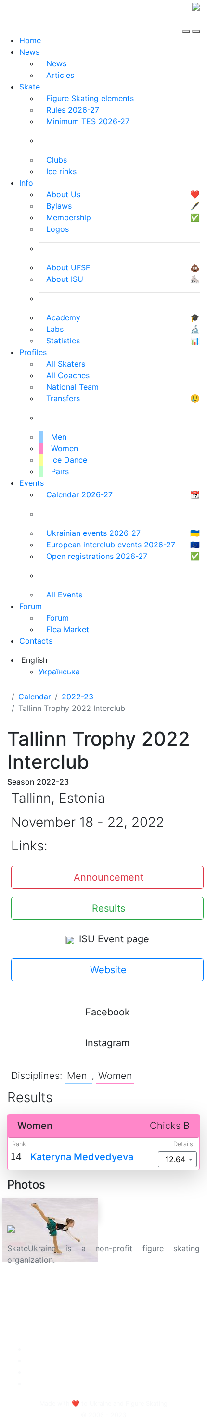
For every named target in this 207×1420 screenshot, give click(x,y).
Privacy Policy (33, 1302)
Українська (59, 671)
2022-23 (77, 696)
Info (26, 183)
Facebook (107, 1012)
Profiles (33, 352)
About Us (24, 1290)
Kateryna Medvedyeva (81, 1157)
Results (108, 908)
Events (31, 483)
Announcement (108, 877)
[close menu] (196, 23)
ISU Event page (112, 939)
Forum (30, 606)
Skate (29, 86)
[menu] (187, 23)
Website (108, 970)
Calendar (34, 696)
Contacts (35, 641)
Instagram (107, 1043)
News (29, 52)
